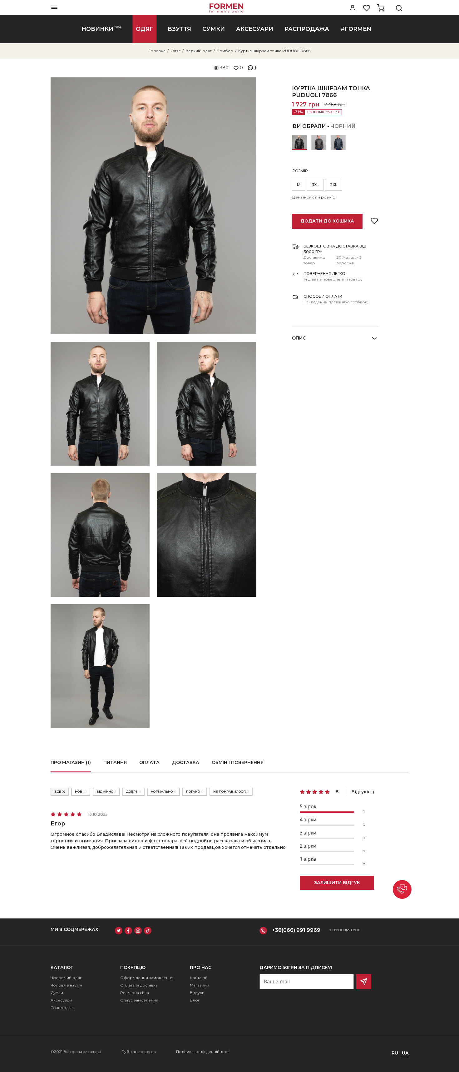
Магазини (199, 985)
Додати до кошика (327, 221)
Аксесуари (61, 1000)
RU (395, 1053)
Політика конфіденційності (203, 1051)
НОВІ (80, 792)
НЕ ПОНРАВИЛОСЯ (231, 792)
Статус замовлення (139, 1000)
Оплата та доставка (139, 985)
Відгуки (197, 992)
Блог (195, 1000)
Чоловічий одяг (66, 977)
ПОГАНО (194, 792)
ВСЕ (57, 792)
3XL (315, 184)
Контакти (199, 977)
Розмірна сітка (134, 992)
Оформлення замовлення (147, 977)
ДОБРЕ (133, 792)
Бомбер (225, 50)
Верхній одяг (198, 50)
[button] (402, 889)
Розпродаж (62, 1007)
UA (405, 1053)
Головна (157, 50)
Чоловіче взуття (66, 985)
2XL (333, 184)
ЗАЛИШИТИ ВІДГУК (337, 882)
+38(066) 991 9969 (296, 930)
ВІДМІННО (106, 792)
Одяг (175, 50)
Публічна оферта (138, 1051)
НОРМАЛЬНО (163, 792)
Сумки (57, 992)
